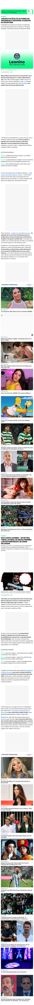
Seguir (29, 12)
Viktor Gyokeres (23, 83)
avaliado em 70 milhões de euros (20, 233)
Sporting (3, 719)
